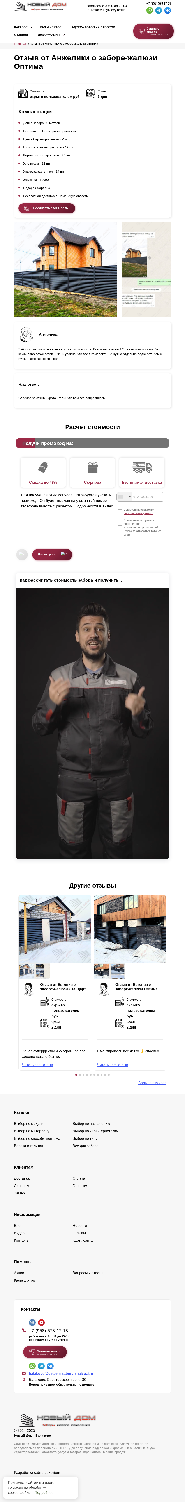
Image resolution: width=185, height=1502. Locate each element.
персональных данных (138, 513)
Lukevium (52, 1473)
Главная (20, 43)
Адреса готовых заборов (93, 27)
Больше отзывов (152, 1083)
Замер (19, 1193)
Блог (18, 1226)
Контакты (22, 1240)
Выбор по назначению (91, 1124)
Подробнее (44, 1493)
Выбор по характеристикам (95, 1131)
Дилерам (21, 1186)
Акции (19, 1273)
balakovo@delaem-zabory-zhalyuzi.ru (61, 1373)
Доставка (22, 1178)
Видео (19, 1233)
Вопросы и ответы (88, 1273)
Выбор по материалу (31, 1131)
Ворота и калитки (28, 1146)
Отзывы (21, 34)
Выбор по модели (29, 1124)
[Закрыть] (73, 1481)
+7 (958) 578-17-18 (158, 3)
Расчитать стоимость (50, 208)
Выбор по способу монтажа (37, 1138)
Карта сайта (83, 1240)
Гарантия (80, 1186)
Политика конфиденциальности (40, 1479)
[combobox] (124, 496)
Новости (80, 1226)
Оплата (79, 1178)
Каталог (20, 27)
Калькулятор (51, 27)
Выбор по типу (85, 1138)
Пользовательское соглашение (40, 1484)
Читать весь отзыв (37, 1065)
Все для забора (86, 1146)
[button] (76, 1075)
